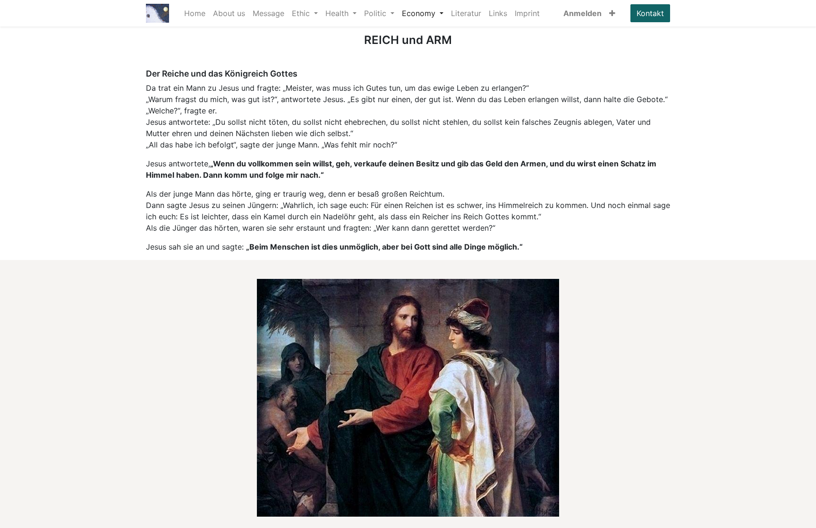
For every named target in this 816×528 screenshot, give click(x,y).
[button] (612, 13)
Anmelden (582, 13)
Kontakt (650, 13)
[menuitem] (194, 13)
